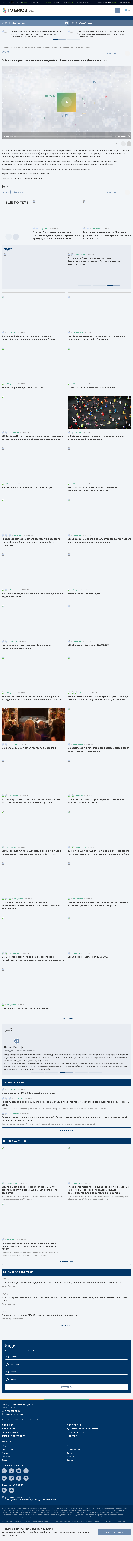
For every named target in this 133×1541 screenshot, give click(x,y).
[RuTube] (4, 1478)
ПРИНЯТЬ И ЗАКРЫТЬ (114, 1532)
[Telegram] (11, 1478)
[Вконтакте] (4, 1470)
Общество (6, 1446)
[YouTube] (18, 1470)
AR (36, 1419)
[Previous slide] (123, 143)
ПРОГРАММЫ (8, 1429)
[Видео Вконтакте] (18, 1478)
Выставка (18, 192)
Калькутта (15, 1362)
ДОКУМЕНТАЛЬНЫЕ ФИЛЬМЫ (82, 1429)
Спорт (70, 1453)
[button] (59, 39)
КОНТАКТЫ (73, 1436)
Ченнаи (13, 1369)
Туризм (5, 1453)
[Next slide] (16, 237)
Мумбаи (13, 1347)
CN (16, 1419)
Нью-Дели (14, 1354)
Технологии (7, 1449)
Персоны (6, 1460)
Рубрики (6, 1442)
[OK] (11, 1470)
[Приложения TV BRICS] (4, 1490)
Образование (73, 1449)
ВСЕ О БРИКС (74, 1425)
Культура (6, 1456)
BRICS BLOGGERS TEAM (14, 1436)
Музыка (70, 1456)
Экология (71, 1460)
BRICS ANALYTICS (76, 1432)
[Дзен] (26, 1470)
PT (23, 1419)
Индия (6, 192)
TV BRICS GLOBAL (11, 1432)
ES (30, 1419)
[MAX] (26, 1478)
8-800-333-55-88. (88, 1512)
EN (9, 1419)
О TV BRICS (7, 1425)
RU (3, 1419)
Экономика (72, 1446)
